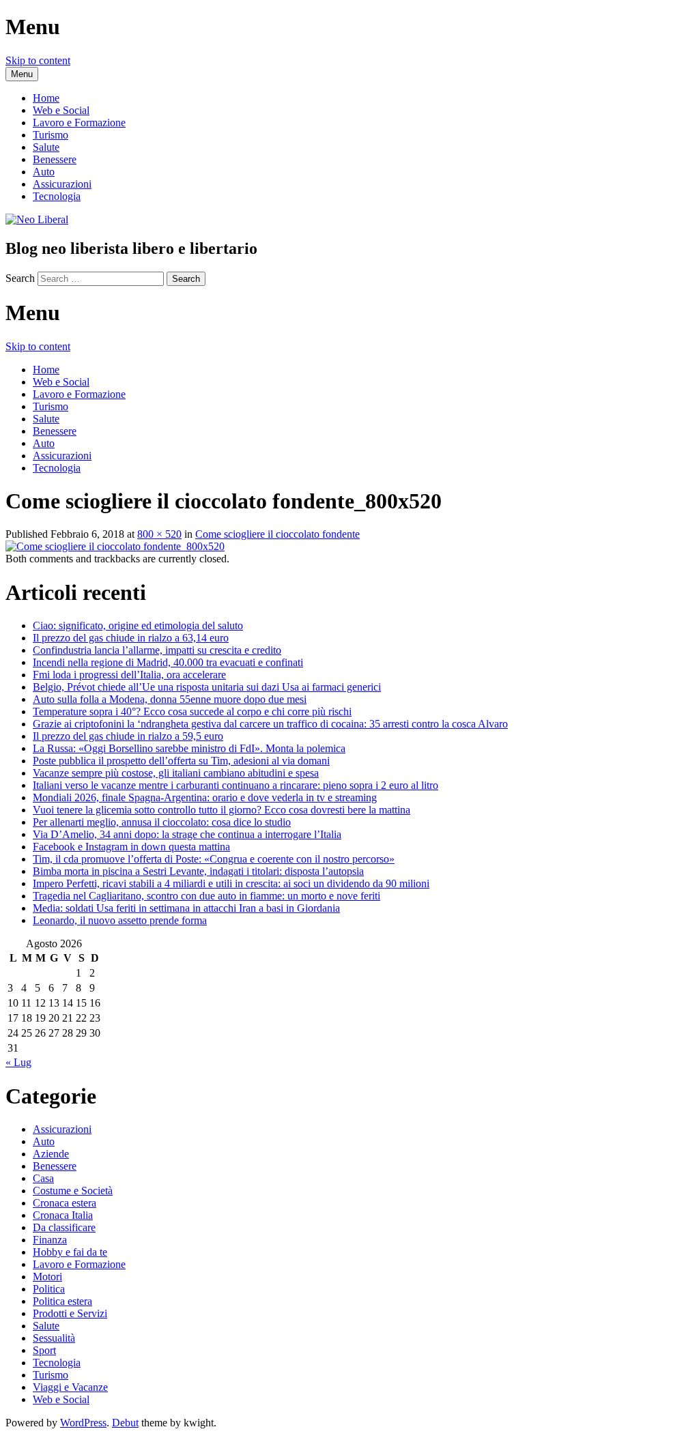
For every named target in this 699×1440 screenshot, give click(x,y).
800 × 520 (159, 534)
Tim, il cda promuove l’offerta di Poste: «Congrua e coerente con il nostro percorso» (214, 859)
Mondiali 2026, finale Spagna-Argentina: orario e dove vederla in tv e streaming (205, 797)
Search (20, 278)
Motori (47, 1276)
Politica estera (62, 1301)
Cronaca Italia (63, 1215)
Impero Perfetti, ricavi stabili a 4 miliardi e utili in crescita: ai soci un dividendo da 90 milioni (231, 883)
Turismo (50, 135)
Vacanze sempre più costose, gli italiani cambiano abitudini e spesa (176, 773)
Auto (44, 171)
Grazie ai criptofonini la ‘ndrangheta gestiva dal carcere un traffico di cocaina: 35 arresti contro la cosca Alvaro (270, 724)
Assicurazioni (62, 184)
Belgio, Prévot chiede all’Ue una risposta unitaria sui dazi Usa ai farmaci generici (207, 687)
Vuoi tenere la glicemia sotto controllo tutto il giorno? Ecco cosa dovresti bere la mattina (221, 810)
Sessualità (54, 1338)
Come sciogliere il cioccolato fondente (277, 534)
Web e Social (61, 110)
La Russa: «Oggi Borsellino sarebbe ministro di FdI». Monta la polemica (189, 748)
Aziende (51, 1154)
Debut (125, 1422)
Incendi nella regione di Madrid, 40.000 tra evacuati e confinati (168, 662)
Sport (44, 1350)
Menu (22, 74)
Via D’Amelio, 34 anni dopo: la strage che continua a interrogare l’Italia (187, 834)
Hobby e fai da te (70, 1252)
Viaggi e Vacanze (70, 1387)
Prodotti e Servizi (70, 1313)
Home (46, 98)
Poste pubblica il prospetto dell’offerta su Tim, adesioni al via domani (181, 760)
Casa (43, 1178)
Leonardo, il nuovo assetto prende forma (120, 920)
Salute (46, 147)
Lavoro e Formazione (79, 122)
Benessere (54, 159)
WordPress (83, 1422)
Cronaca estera (64, 1203)
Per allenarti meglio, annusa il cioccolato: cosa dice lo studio (162, 822)
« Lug (18, 1062)
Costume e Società (73, 1190)
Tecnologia (57, 196)
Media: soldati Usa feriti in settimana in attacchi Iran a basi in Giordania (186, 908)
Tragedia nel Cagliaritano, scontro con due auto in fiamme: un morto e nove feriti (206, 896)
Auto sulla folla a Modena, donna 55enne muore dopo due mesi (169, 699)
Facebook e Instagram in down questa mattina (131, 846)
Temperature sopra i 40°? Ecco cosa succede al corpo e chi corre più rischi (192, 711)
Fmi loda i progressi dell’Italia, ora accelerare (129, 674)
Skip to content (37, 60)
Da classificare (64, 1227)
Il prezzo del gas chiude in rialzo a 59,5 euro (128, 736)
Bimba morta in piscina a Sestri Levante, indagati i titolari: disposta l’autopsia (198, 871)
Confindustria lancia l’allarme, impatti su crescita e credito (157, 650)
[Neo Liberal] (36, 219)
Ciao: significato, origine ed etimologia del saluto (138, 625)
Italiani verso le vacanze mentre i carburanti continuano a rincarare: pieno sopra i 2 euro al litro (235, 785)
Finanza (50, 1239)
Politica (49, 1289)
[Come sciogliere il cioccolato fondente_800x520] (115, 546)
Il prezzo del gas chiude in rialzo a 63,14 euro (131, 638)
